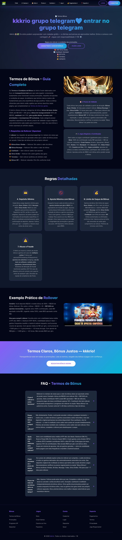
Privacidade (93, 523)
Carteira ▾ (52, 3)
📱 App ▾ (61, 3)
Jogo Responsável (95, 527)
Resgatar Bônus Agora (61, 363)
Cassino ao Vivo (41, 523)
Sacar (65, 527)
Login (103, 3)
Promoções (12, 520)
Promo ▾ (43, 3)
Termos (92, 520)
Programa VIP (13, 523)
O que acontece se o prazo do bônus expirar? (59, 464)
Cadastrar (114, 3)
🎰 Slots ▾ (35, 3)
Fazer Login (76, 46)
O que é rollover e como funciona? (59, 400)
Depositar (12, 527)
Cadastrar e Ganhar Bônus (52, 46)
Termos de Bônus (14, 516)
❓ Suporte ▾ (85, 3)
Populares (39, 527)
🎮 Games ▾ (24, 3)
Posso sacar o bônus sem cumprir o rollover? (59, 422)
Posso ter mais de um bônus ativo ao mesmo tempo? (59, 485)
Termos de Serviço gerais (39, 106)
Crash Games (40, 520)
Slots (37, 516)
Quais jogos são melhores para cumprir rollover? (59, 443)
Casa (16, 3)
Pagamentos (94, 516)
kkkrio (52, 536)
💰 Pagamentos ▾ (72, 3)
